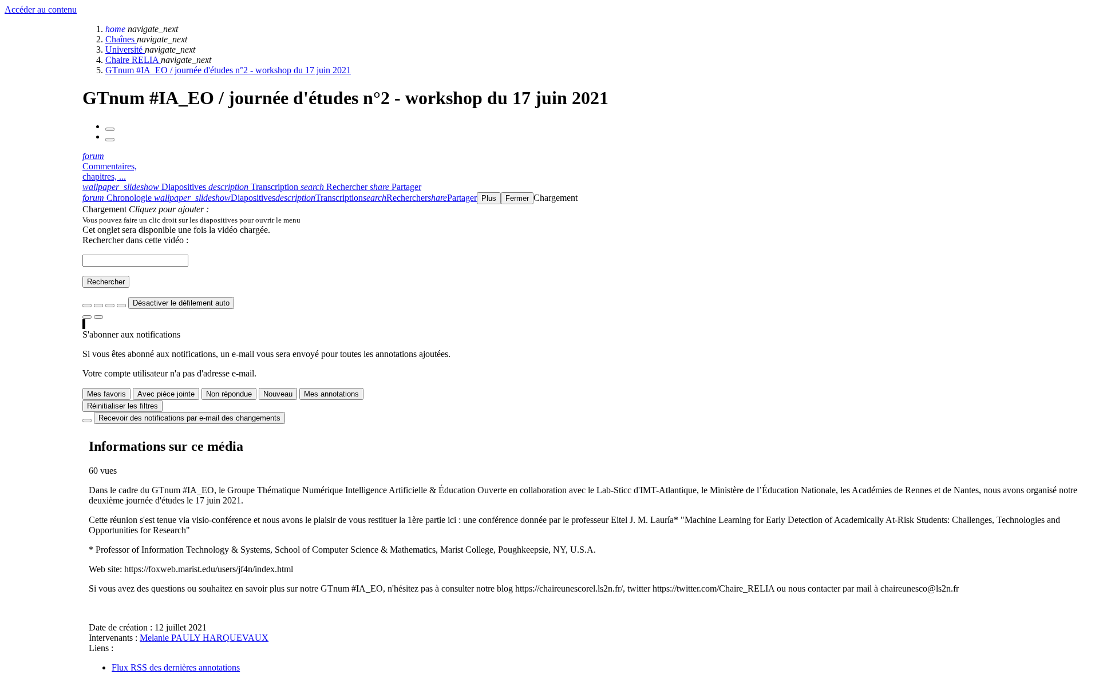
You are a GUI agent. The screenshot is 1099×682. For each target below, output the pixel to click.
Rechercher (106, 281)
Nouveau (277, 394)
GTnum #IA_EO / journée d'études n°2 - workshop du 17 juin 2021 (228, 70)
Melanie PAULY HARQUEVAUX (204, 638)
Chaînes (121, 39)
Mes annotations (331, 394)
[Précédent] (109, 129)
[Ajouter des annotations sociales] (87, 317)
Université (125, 49)
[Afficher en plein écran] (87, 305)
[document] (588, 220)
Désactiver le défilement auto (181, 303)
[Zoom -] (109, 305)
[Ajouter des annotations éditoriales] (98, 317)
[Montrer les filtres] (98, 305)
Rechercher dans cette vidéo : (135, 240)
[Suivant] (109, 139)
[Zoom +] (121, 305)
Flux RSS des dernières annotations (176, 667)
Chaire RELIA (133, 60)
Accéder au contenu (41, 9)
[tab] (145, 187)
